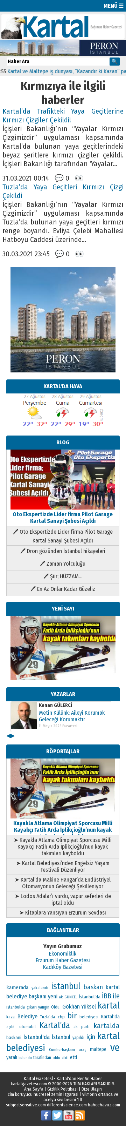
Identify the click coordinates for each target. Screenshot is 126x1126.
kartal (109, 1005)
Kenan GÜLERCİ (55, 705)
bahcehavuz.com (104, 1104)
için (90, 1037)
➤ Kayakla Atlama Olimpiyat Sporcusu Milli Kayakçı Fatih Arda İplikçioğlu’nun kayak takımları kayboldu (63, 847)
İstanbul (61, 1037)
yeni (52, 996)
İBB (106, 996)
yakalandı (39, 987)
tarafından (42, 1057)
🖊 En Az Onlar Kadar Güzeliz (62, 589)
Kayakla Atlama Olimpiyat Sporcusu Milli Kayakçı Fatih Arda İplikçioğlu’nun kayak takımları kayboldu (62, 830)
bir (72, 1015)
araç (82, 1049)
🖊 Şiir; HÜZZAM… (62, 576)
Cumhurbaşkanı (62, 1049)
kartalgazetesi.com (29, 1083)
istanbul (65, 986)
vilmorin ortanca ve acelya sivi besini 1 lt (80, 1097)
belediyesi (88, 1016)
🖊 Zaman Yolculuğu (62, 563)
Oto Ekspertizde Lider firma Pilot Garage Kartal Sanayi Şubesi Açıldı (63, 517)
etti (73, 1057)
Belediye (27, 1016)
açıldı (10, 1027)
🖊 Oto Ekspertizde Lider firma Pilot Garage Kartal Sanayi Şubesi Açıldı (63, 536)
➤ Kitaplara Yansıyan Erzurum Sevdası (62, 912)
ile (116, 996)
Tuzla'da (47, 1016)
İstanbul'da (36, 1036)
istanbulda (15, 1007)
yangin (43, 1007)
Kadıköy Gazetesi (63, 967)
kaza (10, 1016)
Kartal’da (55, 1025)
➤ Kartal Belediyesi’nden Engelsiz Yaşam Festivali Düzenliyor (63, 866)
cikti (65, 1058)
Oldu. (56, 1007)
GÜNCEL (70, 997)
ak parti (82, 1026)
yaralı (11, 1057)
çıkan (32, 1007)
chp (61, 1016)
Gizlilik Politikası (62, 1089)
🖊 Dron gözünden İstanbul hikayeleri (62, 551)
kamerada (17, 987)
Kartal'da (110, 1016)
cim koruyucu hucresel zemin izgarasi (43, 1094)
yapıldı (78, 1037)
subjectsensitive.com (26, 1104)
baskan (93, 987)
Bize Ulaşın (92, 1089)
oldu (56, 1058)
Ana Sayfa (33, 1089)
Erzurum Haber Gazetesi (63, 960)
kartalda (106, 1026)
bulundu (25, 1058)
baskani (13, 1037)
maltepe (98, 1049)
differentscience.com (67, 1104)
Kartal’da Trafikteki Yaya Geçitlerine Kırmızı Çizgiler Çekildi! (63, 115)
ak (61, 996)
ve (115, 1047)
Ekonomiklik (62, 953)
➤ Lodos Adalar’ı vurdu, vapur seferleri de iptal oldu (63, 899)
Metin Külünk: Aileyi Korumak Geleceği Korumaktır (72, 716)
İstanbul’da (89, 997)
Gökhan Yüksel (79, 1006)
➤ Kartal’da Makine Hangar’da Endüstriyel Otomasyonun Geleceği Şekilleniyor (63, 883)
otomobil (27, 1026)
